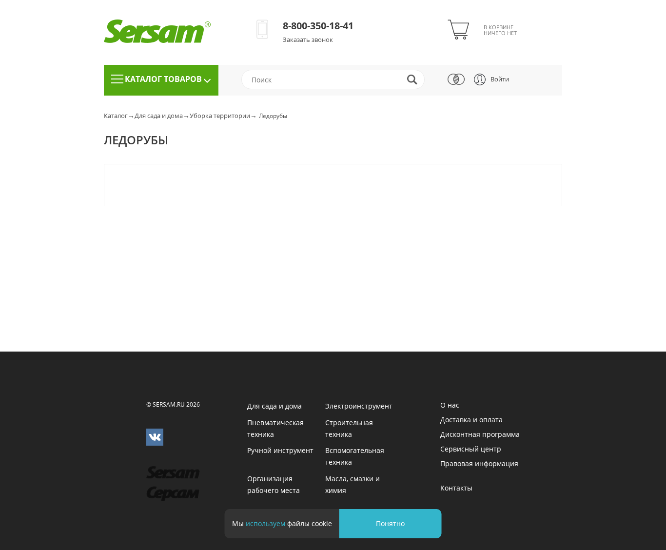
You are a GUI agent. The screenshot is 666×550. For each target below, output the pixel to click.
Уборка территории (220, 115)
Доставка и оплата (471, 419)
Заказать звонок (308, 39)
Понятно (390, 523)
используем (265, 523)
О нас (449, 405)
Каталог (116, 115)
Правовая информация (479, 463)
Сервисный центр (470, 448)
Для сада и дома (159, 115)
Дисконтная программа (480, 434)
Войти (499, 79)
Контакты (456, 487)
